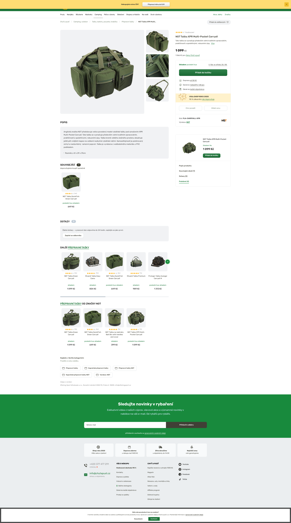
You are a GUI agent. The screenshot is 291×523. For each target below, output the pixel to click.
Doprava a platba (122, 477)
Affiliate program (154, 490)
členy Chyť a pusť (193, 55)
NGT (188, 122)
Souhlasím (154, 519)
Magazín (151, 472)
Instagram (186, 469)
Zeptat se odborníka (73, 235)
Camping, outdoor (81, 22)
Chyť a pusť (64, 22)
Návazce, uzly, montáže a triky (159, 481)
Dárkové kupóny (153, 495)
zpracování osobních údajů (194, 515)
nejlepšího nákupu (197, 85)
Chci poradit (190, 108)
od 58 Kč (193, 80)
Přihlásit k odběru (186, 425)
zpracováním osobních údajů (155, 433)
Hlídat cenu (215, 108)
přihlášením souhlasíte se (145, 433)
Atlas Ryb (151, 477)
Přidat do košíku (203, 72)
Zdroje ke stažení (154, 499)
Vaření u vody (153, 486)
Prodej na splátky (122, 495)
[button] (167, 261)
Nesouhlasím (138, 519)
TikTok (184, 479)
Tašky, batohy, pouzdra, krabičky (105, 22)
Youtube (185, 464)
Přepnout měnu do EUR (156, 4)
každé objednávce (197, 89)
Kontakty (119, 472)
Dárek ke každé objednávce (126, 490)
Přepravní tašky (128, 22)
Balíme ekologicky (125, 486)
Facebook (186, 474)
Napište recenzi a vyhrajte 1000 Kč (160, 468)
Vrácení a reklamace (123, 481)
